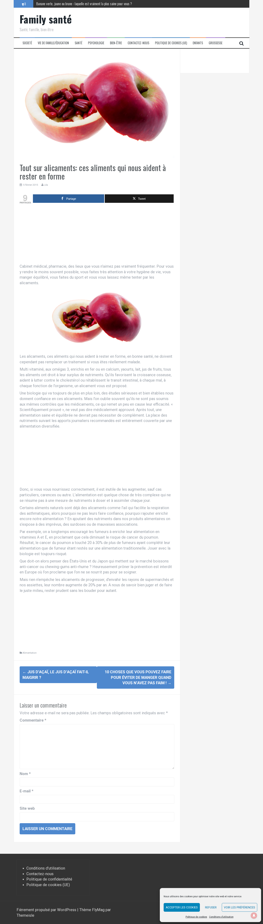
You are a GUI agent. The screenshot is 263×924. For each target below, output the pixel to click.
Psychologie (96, 43)
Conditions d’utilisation (221, 917)
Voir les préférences (239, 907)
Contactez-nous (138, 43)
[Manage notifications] (254, 915)
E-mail (26, 791)
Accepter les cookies (182, 907)
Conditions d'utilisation (45, 868)
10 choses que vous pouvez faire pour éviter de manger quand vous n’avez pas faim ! (138, 677)
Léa (46, 184)
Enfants (198, 43)
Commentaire (33, 720)
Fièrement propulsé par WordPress (47, 909)
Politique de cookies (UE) (171, 43)
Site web (27, 808)
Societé (27, 43)
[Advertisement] (97, 235)
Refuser (211, 907)
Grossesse (215, 43)
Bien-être (116, 43)
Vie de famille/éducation (53, 43)
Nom (25, 773)
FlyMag (98, 909)
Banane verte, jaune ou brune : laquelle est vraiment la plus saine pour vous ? (84, 3)
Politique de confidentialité (49, 879)
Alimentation (30, 652)
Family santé (46, 19)
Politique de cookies (196, 917)
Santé (78, 43)
